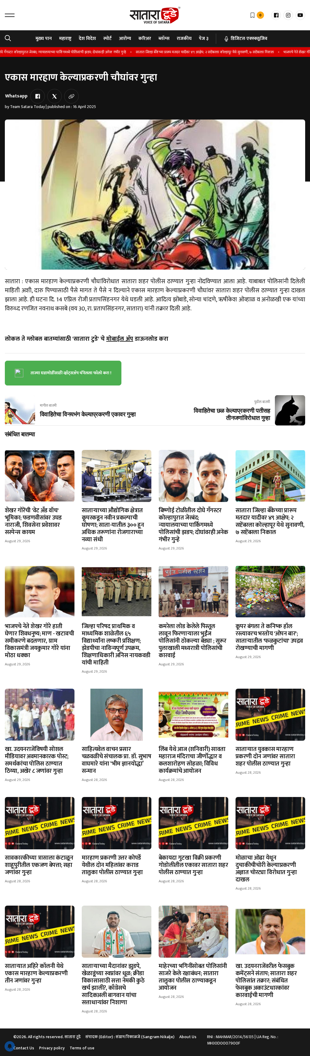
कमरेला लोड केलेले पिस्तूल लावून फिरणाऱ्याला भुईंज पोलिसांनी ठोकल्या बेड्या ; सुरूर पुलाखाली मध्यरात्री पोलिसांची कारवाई (192, 641)
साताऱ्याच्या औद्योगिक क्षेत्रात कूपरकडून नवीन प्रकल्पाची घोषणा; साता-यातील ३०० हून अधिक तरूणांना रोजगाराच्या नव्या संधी (113, 525)
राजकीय (184, 38)
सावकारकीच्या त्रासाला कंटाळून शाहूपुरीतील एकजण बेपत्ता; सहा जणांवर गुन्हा (39, 865)
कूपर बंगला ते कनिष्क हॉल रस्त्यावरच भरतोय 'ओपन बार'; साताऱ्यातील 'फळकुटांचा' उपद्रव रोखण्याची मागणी (269, 637)
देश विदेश (87, 38)
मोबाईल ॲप (119, 339)
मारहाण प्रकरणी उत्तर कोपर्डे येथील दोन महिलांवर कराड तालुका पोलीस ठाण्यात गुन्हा (112, 865)
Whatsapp (16, 96)
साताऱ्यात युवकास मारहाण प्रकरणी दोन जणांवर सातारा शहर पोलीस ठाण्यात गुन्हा (265, 756)
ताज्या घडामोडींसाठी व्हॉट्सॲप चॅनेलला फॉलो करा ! (71, 372)
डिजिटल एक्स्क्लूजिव (249, 38)
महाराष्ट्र (65, 38)
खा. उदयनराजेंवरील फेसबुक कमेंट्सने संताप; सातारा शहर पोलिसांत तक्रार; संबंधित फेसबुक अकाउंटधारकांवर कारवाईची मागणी (266, 980)
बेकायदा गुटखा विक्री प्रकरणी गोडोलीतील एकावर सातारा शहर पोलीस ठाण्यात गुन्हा (193, 865)
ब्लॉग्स (164, 38)
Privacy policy (52, 1048)
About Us (187, 1037)
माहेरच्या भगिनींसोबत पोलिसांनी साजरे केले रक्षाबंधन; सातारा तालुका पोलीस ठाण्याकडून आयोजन (193, 977)
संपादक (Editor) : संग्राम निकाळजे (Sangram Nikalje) (129, 1037)
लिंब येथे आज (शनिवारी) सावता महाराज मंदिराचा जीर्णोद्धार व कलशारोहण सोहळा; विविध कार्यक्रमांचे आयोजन (192, 760)
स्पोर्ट (107, 38)
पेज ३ (204, 38)
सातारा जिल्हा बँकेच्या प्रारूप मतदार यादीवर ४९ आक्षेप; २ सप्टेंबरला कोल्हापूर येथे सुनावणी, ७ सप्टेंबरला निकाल (186, 52)
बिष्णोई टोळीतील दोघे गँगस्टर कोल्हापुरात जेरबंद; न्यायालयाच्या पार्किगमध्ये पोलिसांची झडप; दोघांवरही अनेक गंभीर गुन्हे (193, 525)
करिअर (144, 38)
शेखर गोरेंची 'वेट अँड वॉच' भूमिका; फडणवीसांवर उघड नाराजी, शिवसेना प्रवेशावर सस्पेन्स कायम (33, 521)
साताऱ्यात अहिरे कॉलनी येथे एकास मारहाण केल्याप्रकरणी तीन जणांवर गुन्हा (36, 973)
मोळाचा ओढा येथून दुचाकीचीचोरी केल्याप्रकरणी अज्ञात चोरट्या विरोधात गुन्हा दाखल (266, 869)
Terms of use (82, 1048)
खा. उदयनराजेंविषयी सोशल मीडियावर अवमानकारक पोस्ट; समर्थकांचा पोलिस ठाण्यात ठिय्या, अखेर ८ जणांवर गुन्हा (36, 760)
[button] (10, 15)
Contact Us (23, 1048)
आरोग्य (125, 38)
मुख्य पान (43, 38)
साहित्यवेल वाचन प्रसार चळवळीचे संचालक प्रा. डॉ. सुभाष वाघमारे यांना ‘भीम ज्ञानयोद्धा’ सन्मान (116, 760)
